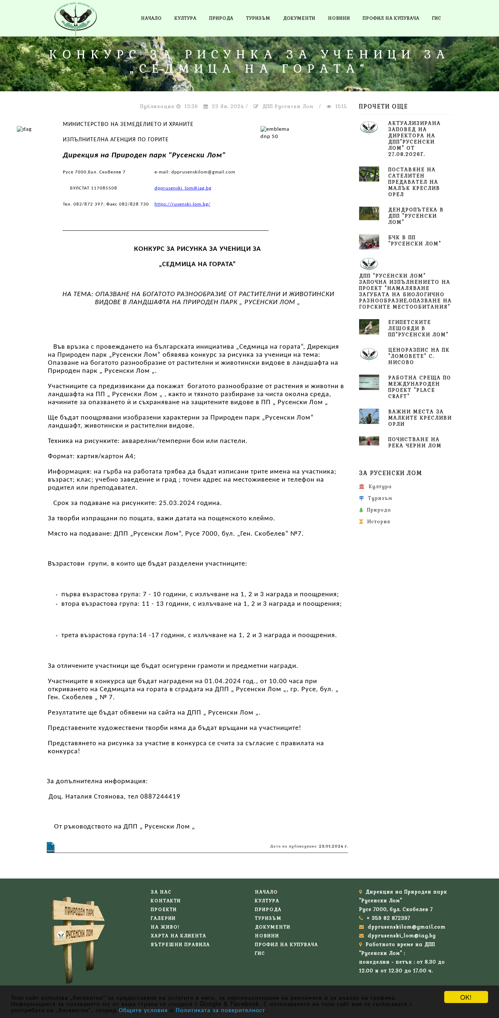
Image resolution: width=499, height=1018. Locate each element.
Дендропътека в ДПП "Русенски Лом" (416, 216)
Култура (186, 18)
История (377, 521)
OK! (466, 997)
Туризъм (258, 18)
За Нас (161, 892)
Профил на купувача (391, 18)
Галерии (163, 918)
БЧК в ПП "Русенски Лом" (414, 240)
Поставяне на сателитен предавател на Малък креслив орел (414, 182)
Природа (221, 18)
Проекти (164, 909)
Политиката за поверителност (220, 1009)
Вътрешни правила (180, 945)
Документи (299, 18)
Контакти (166, 901)
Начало (151, 18)
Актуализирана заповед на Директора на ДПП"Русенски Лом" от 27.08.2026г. (414, 138)
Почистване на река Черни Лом (415, 442)
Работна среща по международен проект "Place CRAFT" (419, 387)
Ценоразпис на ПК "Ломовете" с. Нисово (419, 356)
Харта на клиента (178, 936)
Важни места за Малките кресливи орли (420, 418)
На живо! (165, 927)
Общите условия (143, 1009)
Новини (339, 18)
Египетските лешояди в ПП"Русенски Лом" (418, 328)
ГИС (436, 18)
